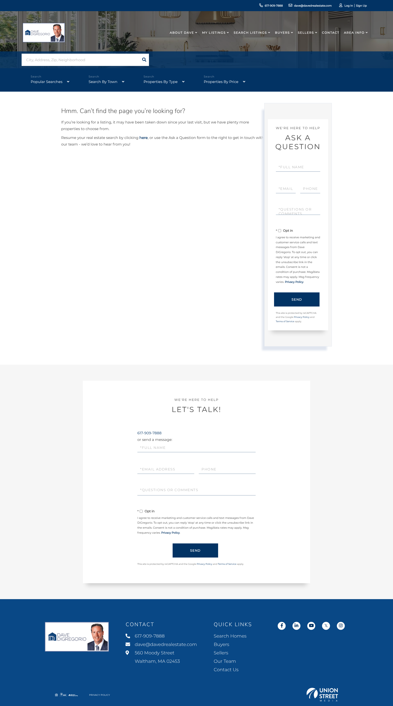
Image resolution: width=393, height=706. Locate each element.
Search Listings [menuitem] (250, 33)
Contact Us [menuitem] (226, 670)
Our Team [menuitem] (225, 661)
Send (297, 299)
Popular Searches (46, 82)
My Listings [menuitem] (214, 33)
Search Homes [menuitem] (230, 636)
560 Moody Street (157, 657)
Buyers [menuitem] (282, 33)
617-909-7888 (274, 6)
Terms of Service (285, 321)
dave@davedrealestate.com (313, 6)
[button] (144, 60)
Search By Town (102, 82)
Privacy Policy (294, 282)
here (143, 138)
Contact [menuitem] (331, 33)
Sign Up (361, 6)
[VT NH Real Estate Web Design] (322, 694)
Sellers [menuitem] (306, 33)
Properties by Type (161, 82)
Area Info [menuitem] (354, 33)
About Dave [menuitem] (182, 33)
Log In (348, 6)
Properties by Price (221, 82)
